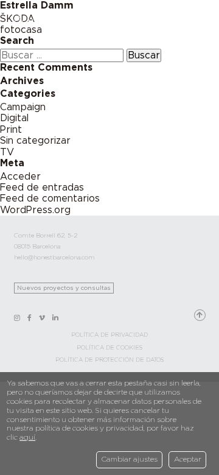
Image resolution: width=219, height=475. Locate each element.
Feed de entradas (42, 187)
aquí (27, 437)
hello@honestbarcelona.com (54, 258)
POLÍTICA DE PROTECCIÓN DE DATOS (109, 360)
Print (11, 130)
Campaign (23, 107)
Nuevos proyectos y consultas (64, 288)
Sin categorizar (35, 141)
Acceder (20, 176)
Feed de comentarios (50, 198)
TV (7, 152)
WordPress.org (35, 210)
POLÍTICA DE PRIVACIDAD (109, 335)
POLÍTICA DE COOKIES (109, 348)
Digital (14, 118)
